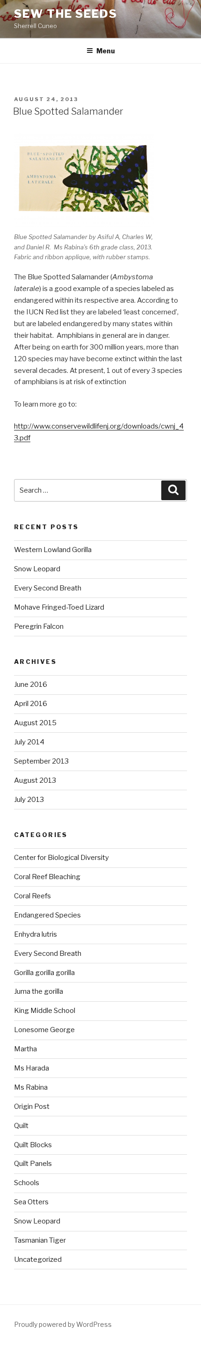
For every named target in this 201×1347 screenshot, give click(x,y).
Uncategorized (38, 1259)
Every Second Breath (47, 588)
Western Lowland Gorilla (53, 550)
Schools (26, 1183)
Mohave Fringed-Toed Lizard (59, 607)
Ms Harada (31, 1068)
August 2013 (35, 780)
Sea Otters (31, 1202)
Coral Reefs (32, 896)
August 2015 (35, 723)
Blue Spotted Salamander (68, 111)
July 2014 (29, 742)
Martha (25, 1049)
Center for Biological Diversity (61, 857)
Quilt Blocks (33, 1145)
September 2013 (41, 761)
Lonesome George (44, 1030)
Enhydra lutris (35, 934)
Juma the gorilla (38, 991)
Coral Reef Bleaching (47, 877)
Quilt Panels (33, 1163)
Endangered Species (47, 915)
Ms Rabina (31, 1087)
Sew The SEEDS (65, 14)
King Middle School (44, 1010)
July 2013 (29, 799)
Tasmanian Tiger (40, 1240)
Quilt (21, 1125)
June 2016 (30, 684)
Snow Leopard (37, 569)
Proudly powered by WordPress (63, 1324)
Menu (105, 51)
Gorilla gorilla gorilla (44, 972)
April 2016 (30, 703)
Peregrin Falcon (39, 626)
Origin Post (32, 1106)
